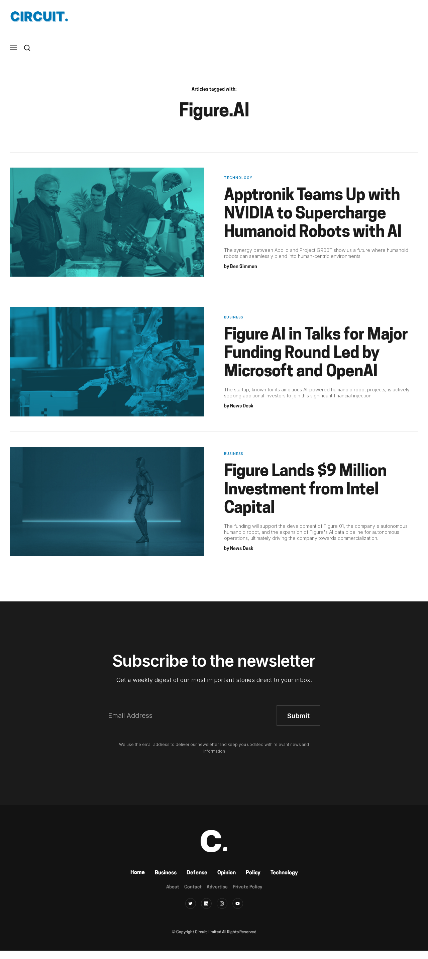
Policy (253, 873)
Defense (197, 873)
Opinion (226, 873)
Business (166, 873)
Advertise (217, 887)
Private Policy (247, 887)
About (172, 887)
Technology (284, 873)
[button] (13, 47)
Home (137, 872)
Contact (193, 887)
